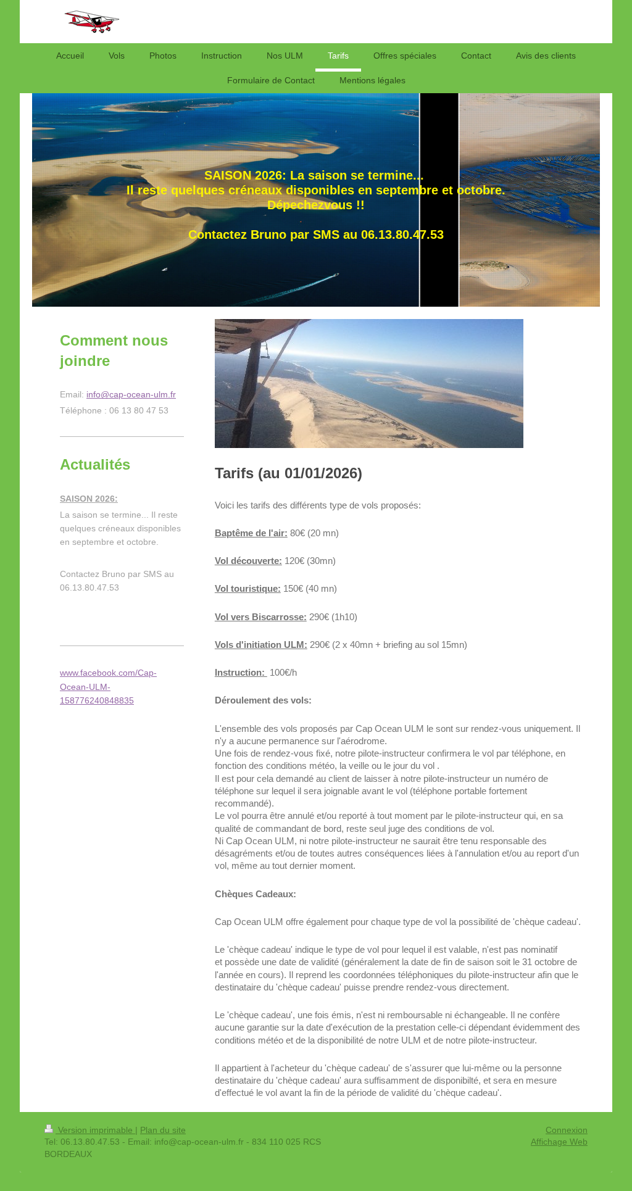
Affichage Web (559, 1142)
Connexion (567, 1130)
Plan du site (163, 1130)
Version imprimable (95, 1130)
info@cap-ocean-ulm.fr (131, 394)
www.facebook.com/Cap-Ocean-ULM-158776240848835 (108, 686)
